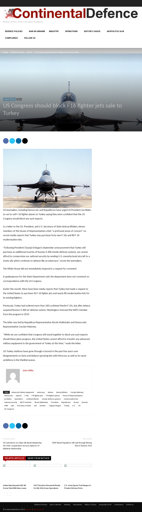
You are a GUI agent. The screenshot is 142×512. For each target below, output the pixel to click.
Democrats (8, 395)
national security (10, 402)
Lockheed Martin (32, 399)
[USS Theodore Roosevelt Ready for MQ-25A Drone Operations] (47, 473)
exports (19, 395)
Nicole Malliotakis (41, 402)
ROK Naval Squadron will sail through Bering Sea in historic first (72, 444)
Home (5, 52)
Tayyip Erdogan (55, 406)
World (29, 52)
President (54, 402)
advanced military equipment (23, 392)
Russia (76, 402)
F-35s (27, 395)
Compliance (118, 504)
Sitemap (28, 509)
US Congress (9, 409)
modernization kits (71, 399)
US (79, 406)
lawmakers (19, 399)
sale (12, 406)
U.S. (73, 406)
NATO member (26, 402)
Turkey (66, 406)
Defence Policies (17, 52)
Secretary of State (24, 406)
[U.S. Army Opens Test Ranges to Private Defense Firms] (78, 473)
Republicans (66, 402)
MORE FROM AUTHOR (38, 458)
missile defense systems (51, 399)
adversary (41, 392)
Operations (77, 504)
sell (35, 406)
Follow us (129, 504)
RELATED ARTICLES (14, 458)
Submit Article (38, 509)
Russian (85, 402)
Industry (67, 504)
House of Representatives (73, 395)
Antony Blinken (62, 392)
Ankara (50, 392)
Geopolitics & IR (105, 504)
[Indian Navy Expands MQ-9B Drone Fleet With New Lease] (17, 473)
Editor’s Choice (90, 504)
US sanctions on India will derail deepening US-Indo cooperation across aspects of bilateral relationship (22, 445)
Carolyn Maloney (77, 392)
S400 (6, 406)
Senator (43, 406)
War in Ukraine (55, 504)
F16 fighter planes (53, 395)
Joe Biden (8, 399)
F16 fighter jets (37, 395)
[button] (6, 3)
